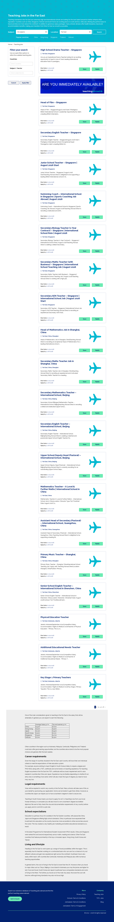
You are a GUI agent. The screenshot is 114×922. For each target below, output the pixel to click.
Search (99, 32)
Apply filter (25, 83)
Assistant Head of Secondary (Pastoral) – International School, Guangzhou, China (61, 523)
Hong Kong (44, 37)
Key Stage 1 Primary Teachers (56, 677)
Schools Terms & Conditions (76, 898)
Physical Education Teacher (55, 617)
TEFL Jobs (100, 898)
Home (10, 44)
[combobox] (21, 63)
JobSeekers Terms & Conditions (75, 902)
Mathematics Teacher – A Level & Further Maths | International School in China (60, 489)
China (36, 37)
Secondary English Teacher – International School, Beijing (55, 425)
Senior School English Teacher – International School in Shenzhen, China (61, 587)
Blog (102, 902)
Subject (11, 32)
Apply (97, 69)
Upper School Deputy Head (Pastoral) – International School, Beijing (61, 456)
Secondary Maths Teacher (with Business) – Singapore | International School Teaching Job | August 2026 (59, 264)
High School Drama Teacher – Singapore (61, 50)
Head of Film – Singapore (54, 102)
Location (54, 32)
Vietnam (71, 37)
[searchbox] (21, 64)
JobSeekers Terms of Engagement (74, 906)
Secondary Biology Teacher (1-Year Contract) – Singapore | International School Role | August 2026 (59, 230)
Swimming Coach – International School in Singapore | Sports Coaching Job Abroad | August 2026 (61, 196)
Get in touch (15, 899)
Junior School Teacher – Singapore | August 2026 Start (59, 164)
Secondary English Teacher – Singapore (61, 132)
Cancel (13, 83)
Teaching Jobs (99, 894)
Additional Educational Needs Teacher (60, 647)
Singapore (54, 37)
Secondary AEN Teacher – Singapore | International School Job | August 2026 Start (60, 298)
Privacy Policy (81, 894)
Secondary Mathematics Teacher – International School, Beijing (58, 393)
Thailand (63, 37)
